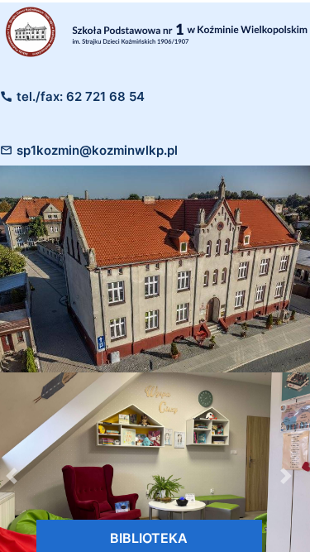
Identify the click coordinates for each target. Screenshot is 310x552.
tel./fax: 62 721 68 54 (81, 96)
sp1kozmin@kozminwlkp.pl (97, 150)
